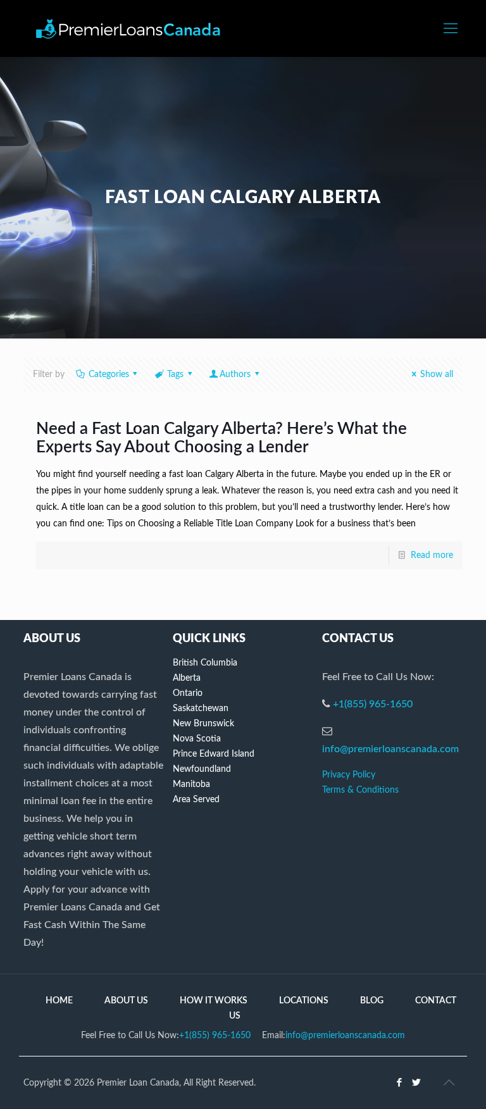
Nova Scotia (197, 738)
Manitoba (191, 784)
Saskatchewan (200, 708)
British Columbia (205, 663)
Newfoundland (202, 769)
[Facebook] (399, 1082)
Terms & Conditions (360, 790)
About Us (126, 1000)
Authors (235, 374)
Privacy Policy (348, 775)
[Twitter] (416, 1082)
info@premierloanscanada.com (390, 749)
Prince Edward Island (213, 754)
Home (59, 1000)
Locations (303, 1000)
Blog (371, 1000)
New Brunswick (203, 723)
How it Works (213, 1000)
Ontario (187, 693)
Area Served (196, 799)
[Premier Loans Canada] (128, 28)
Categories (109, 374)
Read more (432, 555)
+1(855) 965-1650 (373, 704)
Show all (436, 374)
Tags (175, 374)
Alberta (187, 678)
